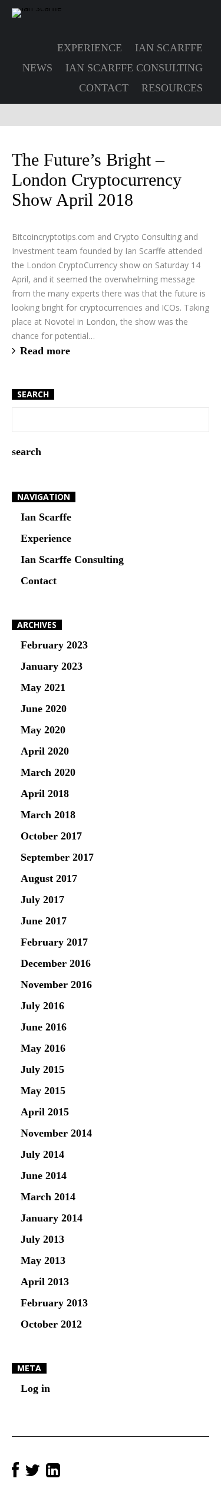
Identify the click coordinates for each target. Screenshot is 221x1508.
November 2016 (56, 984)
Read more (45, 351)
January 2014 (52, 1218)
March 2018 (48, 815)
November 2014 (56, 1133)
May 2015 (43, 1091)
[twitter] (32, 1471)
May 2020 (43, 730)
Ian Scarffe (169, 48)
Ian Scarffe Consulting (134, 68)
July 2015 (42, 1069)
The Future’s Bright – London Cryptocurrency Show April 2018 (97, 179)
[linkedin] (53, 1471)
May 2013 (43, 1260)
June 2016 (44, 1027)
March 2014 (48, 1197)
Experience (89, 48)
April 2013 (45, 1282)
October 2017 (51, 836)
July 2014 (42, 1154)
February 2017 (54, 942)
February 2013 (54, 1303)
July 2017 (42, 900)
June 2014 (44, 1175)
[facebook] (15, 1471)
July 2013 (42, 1239)
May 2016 (43, 1048)
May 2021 (43, 687)
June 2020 (44, 709)
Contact (103, 88)
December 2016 (56, 963)
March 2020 (48, 772)
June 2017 (44, 921)
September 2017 (57, 857)
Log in (35, 1388)
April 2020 (45, 751)
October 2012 (51, 1324)
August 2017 (49, 878)
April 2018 (45, 793)
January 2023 (52, 666)
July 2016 (42, 1006)
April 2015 (45, 1112)
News (37, 68)
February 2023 (54, 645)
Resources (172, 88)
